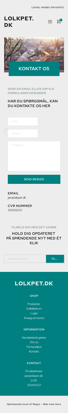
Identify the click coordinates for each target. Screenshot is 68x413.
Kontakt (34, 351)
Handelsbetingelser (34, 338)
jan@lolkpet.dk (17, 197)
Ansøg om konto (52, 7)
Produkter (34, 304)
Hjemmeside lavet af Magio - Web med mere (34, 404)
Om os (34, 342)
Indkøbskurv (34, 308)
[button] (50, 22)
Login (34, 313)
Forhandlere (34, 347)
